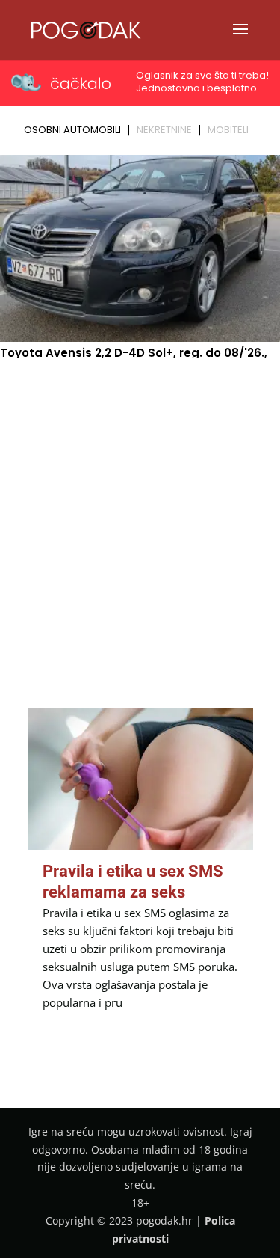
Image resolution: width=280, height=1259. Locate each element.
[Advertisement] (140, 510)
